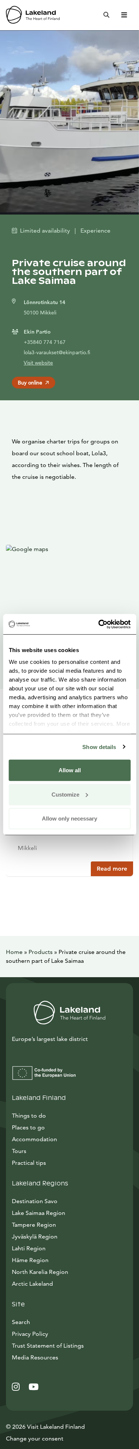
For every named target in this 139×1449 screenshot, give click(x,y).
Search (21, 1322)
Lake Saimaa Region (38, 1212)
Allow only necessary (69, 818)
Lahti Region (29, 1248)
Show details (99, 746)
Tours (19, 1150)
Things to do (29, 1115)
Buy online (30, 382)
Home (14, 951)
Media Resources (68, 1357)
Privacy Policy (30, 1333)
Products (41, 951)
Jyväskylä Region (34, 1236)
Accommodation (34, 1139)
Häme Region (30, 1260)
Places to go (28, 1127)
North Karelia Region (40, 1271)
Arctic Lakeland (32, 1283)
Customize (65, 794)
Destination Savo (34, 1201)
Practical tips (29, 1162)
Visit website (38, 362)
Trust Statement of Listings (48, 1345)
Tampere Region (34, 1224)
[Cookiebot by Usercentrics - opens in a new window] (98, 624)
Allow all (70, 770)
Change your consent (34, 1438)
